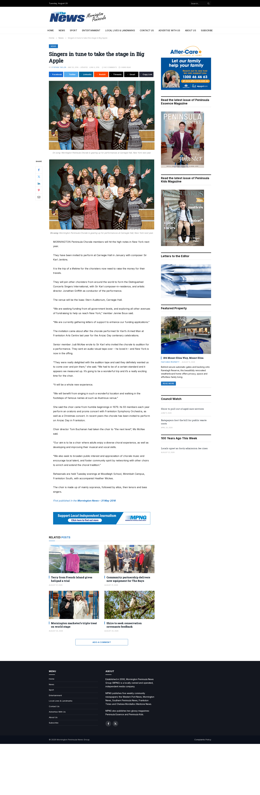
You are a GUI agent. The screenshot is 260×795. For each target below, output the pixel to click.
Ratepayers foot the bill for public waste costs (184, 422)
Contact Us (147, 30)
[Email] (38, 197)
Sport (73, 30)
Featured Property (170, 362)
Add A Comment (102, 642)
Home (50, 30)
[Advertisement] (130, 769)
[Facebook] (38, 170)
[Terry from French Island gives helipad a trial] (74, 559)
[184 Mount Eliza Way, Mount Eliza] (186, 335)
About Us (190, 30)
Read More (168, 383)
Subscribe (207, 30)
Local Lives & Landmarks (120, 30)
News (62, 30)
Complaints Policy (202, 739)
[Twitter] (38, 176)
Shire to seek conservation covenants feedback (124, 624)
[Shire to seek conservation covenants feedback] (129, 605)
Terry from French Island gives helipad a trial (71, 579)
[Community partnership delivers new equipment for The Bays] (129, 559)
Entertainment (91, 30)
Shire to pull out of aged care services (182, 408)
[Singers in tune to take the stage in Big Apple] (102, 115)
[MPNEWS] (78, 17)
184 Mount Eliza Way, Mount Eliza (183, 357)
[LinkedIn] (38, 183)
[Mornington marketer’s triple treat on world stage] (74, 605)
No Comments (110, 67)
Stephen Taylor (58, 67)
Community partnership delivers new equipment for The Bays (128, 579)
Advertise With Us (169, 30)
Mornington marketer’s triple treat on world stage (74, 624)
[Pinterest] (38, 190)
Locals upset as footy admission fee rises (184, 448)
